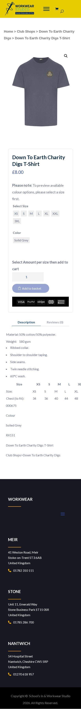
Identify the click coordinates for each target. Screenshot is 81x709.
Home (8, 31)
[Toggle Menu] (46, 9)
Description (26, 322)
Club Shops (26, 31)
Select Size (20, 206)
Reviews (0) (55, 322)
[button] (65, 55)
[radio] (16, 214)
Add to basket (31, 288)
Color (17, 232)
